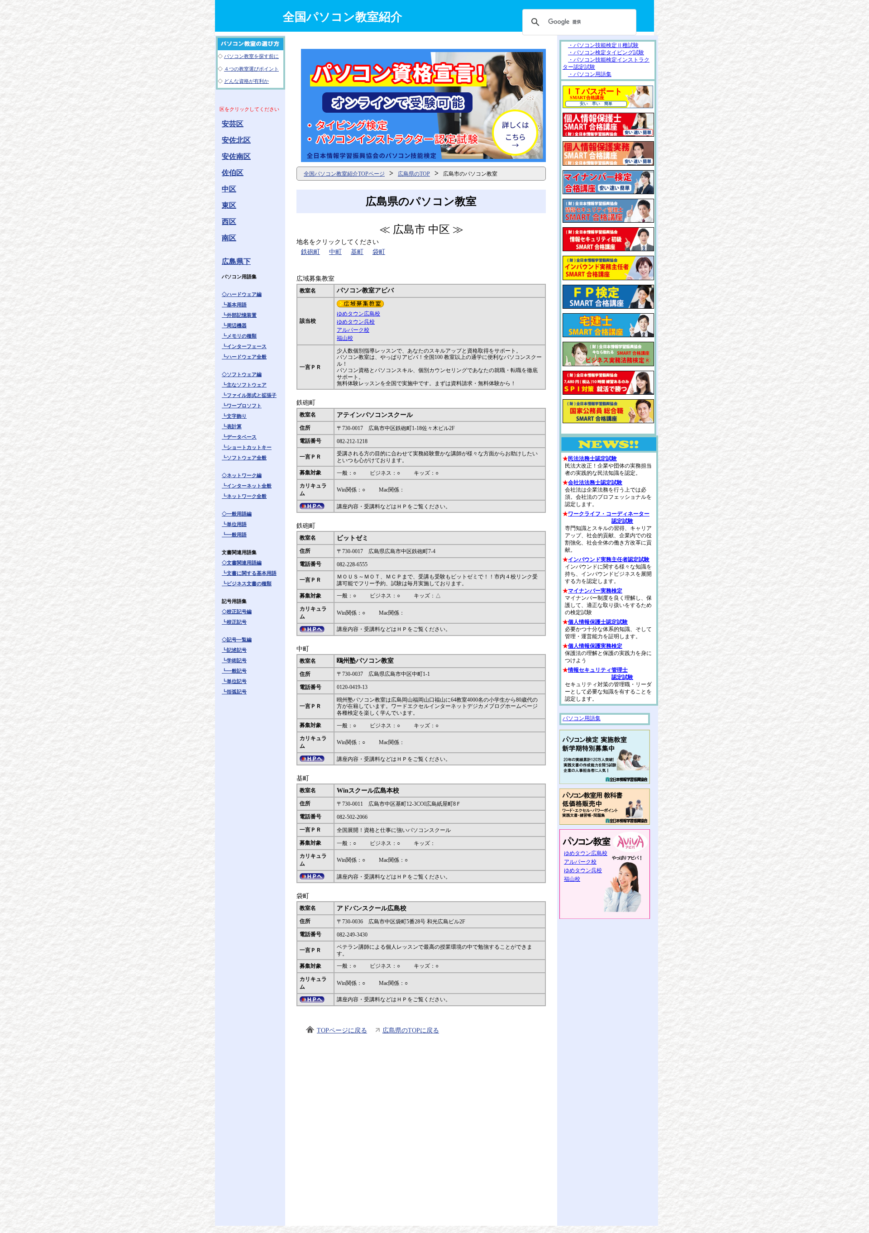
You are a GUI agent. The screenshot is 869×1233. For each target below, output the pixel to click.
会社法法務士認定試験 (595, 482)
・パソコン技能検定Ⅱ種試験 (603, 45)
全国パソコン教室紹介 (342, 17)
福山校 (345, 338)
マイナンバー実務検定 (595, 591)
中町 (335, 252)
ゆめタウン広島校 (358, 314)
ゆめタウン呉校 (356, 322)
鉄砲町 (310, 252)
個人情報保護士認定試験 (598, 622)
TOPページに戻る (342, 1030)
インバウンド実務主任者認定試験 (608, 559)
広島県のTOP (414, 174)
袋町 (378, 252)
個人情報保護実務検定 (595, 646)
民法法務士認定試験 (592, 458)
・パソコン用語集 (589, 74)
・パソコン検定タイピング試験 (606, 52)
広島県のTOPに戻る (410, 1030)
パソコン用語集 (582, 718)
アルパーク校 (353, 330)
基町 (357, 252)
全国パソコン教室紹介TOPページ (344, 174)
